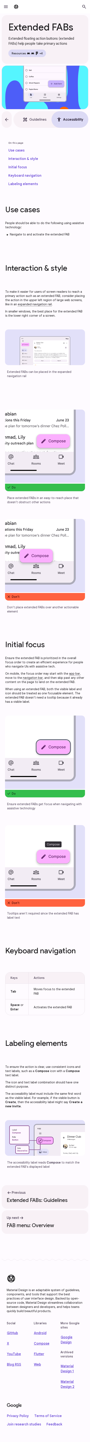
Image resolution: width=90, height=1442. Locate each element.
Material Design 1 (67, 1368)
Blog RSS (14, 1364)
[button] (6, 7)
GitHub (12, 1333)
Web (37, 1364)
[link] (16, 150)
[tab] (34, 119)
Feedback (54, 1424)
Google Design (66, 1339)
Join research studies (24, 1424)
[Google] (14, 1405)
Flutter (39, 1354)
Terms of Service (48, 1416)
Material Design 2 (67, 1384)
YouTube (14, 1354)
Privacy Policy (18, 1416)
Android (40, 1333)
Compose (41, 1343)
